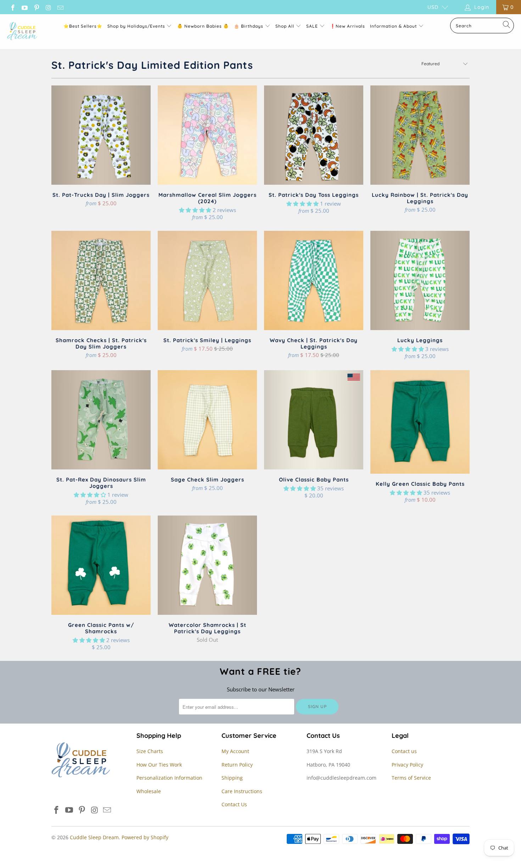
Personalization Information (169, 777)
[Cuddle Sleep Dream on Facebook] (12, 7)
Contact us (404, 751)
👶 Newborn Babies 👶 (203, 26)
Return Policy (237, 764)
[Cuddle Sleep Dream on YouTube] (24, 7)
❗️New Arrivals (347, 26)
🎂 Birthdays (249, 26)
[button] (195, 209)
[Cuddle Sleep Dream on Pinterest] (36, 7)
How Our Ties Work (159, 764)
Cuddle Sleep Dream (94, 837)
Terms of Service (411, 777)
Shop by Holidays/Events (136, 26)
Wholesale (148, 791)
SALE (312, 26)
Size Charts (149, 751)
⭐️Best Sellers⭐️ (82, 26)
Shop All (284, 26)
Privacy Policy (407, 764)
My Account (235, 751)
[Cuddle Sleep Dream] (22, 31)
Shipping (232, 777)
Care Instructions (242, 791)
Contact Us (234, 804)
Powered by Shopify (145, 837)
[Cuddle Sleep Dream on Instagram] (48, 7)
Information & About (393, 26)
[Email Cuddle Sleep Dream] (59, 7)
